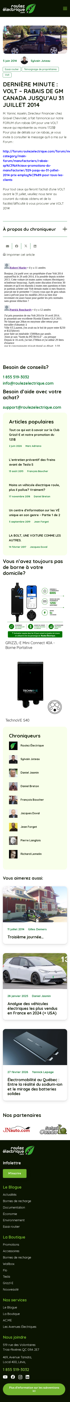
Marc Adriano (33, 446)
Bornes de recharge (17, 1201)
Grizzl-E (8, 1283)
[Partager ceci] (16, 246)
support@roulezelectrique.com (32, 407)
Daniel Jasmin (30, 772)
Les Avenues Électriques (19, 1327)
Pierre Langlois (31, 840)
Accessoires (11, 1251)
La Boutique (11, 1314)
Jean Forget (41, 521)
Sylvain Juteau (40, 61)
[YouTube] (5, 1377)
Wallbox (8, 1264)
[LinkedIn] (27, 1377)
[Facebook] (13, 1377)
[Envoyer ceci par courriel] (7, 246)
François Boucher (37, 471)
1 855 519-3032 (16, 377)
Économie (10, 1214)
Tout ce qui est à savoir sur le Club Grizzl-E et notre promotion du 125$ (34, 434)
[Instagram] (20, 1377)
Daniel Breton (42, 496)
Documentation (14, 1207)
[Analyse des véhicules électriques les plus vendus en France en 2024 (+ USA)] (35, 986)
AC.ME (7, 1320)
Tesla (6, 1277)
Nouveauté (11, 1289)
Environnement (14, 1220)
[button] (64, 8)
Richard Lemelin (31, 854)
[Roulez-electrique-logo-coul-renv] (19, 8)
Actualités (9, 1195)
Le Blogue (10, 1307)
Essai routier (11, 1227)
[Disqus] (35, 304)
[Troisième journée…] (35, 915)
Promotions (11, 1245)
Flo (5, 1270)
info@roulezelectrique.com (28, 383)
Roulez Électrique (32, 745)
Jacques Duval (38, 546)
